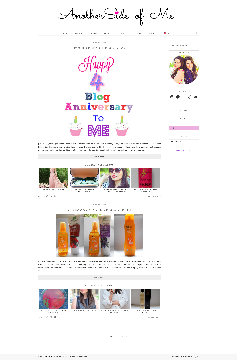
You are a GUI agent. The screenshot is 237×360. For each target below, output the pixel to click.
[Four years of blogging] (99, 139)
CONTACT (152, 33)
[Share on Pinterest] (55, 196)
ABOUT (138, 33)
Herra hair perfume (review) (145, 311)
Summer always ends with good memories (115, 190)
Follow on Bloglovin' (184, 128)
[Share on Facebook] (48, 196)
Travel (124, 33)
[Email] (195, 97)
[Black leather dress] (84, 299)
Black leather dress (84, 310)
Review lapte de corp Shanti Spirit (145, 190)
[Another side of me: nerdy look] (84, 178)
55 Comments (154, 196)
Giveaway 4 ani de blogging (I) (99, 210)
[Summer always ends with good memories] (115, 178)
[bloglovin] (183, 97)
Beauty (93, 33)
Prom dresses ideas (53, 189)
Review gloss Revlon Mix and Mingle (53, 311)
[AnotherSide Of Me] (118, 15)
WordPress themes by (185, 357)
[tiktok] (189, 97)
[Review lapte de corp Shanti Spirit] (145, 178)
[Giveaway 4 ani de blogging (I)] (99, 256)
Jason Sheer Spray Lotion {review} (115, 311)
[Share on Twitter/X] (51, 196)
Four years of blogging (99, 48)
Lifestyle (109, 33)
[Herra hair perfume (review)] (145, 299)
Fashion (79, 33)
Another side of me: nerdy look (84, 190)
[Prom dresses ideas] (53, 178)
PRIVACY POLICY (184, 151)
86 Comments (154, 317)
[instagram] (171, 97)
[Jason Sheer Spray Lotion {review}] (115, 299)
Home (65, 33)
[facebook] (178, 97)
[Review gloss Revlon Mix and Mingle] (53, 299)
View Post (99, 156)
